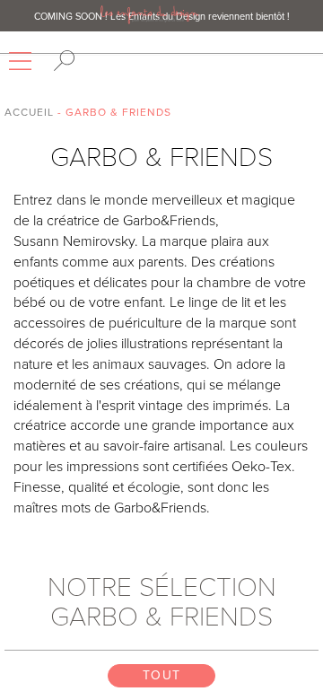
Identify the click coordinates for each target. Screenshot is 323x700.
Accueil (29, 112)
